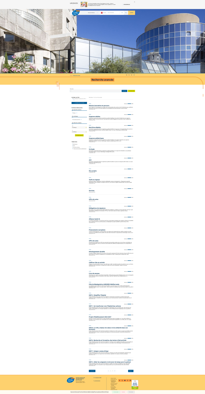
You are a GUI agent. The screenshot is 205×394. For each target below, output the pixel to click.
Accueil (71, 75)
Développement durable (97, 251)
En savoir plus (127, 4)
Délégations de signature (97, 208)
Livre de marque (94, 273)
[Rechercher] (126, 13)
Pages (74, 112)
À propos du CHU (76, 119)
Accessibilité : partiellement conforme (113, 381)
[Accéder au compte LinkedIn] (130, 380)
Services (91, 190)
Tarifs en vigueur (94, 179)
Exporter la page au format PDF (129, 75)
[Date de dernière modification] (80, 148)
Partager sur (134, 75)
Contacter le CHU (98, 377)
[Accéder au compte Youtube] (125, 380)
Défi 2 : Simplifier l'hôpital (97, 295)
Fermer (134, 1)
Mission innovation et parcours (99, 105)
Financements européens (97, 230)
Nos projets (93, 171)
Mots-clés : (72, 88)
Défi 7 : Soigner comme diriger (99, 351)
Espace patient (113, 378)
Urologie (92, 149)
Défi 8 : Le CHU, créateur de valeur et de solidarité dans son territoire (108, 328)
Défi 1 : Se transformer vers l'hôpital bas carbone (105, 306)
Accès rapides (111, 12)
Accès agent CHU (114, 379)
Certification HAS (114, 389)
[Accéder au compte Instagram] (127, 380)
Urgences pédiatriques (96, 138)
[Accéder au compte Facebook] (119, 380)
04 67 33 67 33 (97, 380)
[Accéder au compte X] (122, 380)
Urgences (104, 12)
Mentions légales (114, 383)
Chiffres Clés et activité (97, 262)
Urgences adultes (94, 116)
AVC (90, 160)
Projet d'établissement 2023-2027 (100, 317)
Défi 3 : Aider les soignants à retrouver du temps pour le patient (110, 362)
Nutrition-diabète (95, 127)
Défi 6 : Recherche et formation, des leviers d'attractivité (107, 340)
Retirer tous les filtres (79, 102)
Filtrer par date (80, 135)
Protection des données (114, 385)
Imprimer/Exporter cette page (126, 75)
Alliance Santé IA (94, 219)
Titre (74, 145)
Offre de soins (93, 199)
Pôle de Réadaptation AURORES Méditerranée (104, 284)
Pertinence (75, 144)
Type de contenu (76, 147)
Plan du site (113, 386)
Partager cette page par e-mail (131, 75)
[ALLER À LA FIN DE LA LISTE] (115, 371)
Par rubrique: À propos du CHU (79, 98)
